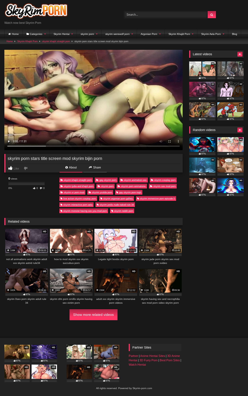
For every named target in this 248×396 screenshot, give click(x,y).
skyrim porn (87, 34)
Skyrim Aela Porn (211, 34)
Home (15, 34)
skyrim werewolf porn (117, 34)
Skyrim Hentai (62, 34)
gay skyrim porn (107, 180)
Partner (134, 355)
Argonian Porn (149, 34)
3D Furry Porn (148, 360)
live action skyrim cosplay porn (79, 198)
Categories (36, 34)
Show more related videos (93, 315)
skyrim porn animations (133, 186)
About (72, 167)
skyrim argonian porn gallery (118, 198)
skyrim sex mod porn (164, 186)
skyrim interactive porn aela (77, 204)
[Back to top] (237, 385)
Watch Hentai (137, 364)
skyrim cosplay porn (165, 180)
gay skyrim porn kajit (130, 192)
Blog (234, 34)
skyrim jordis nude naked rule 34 (117, 204)
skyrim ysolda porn (102, 192)
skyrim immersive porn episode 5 (157, 198)
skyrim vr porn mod (74, 192)
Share (96, 167)
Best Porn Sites (170, 360)
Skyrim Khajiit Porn (179, 34)
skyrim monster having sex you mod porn (85, 211)
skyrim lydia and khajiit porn (78, 186)
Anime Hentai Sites (153, 355)
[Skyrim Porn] (36, 12)
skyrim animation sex (135, 180)
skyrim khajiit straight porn (56, 41)
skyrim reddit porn (123, 211)
